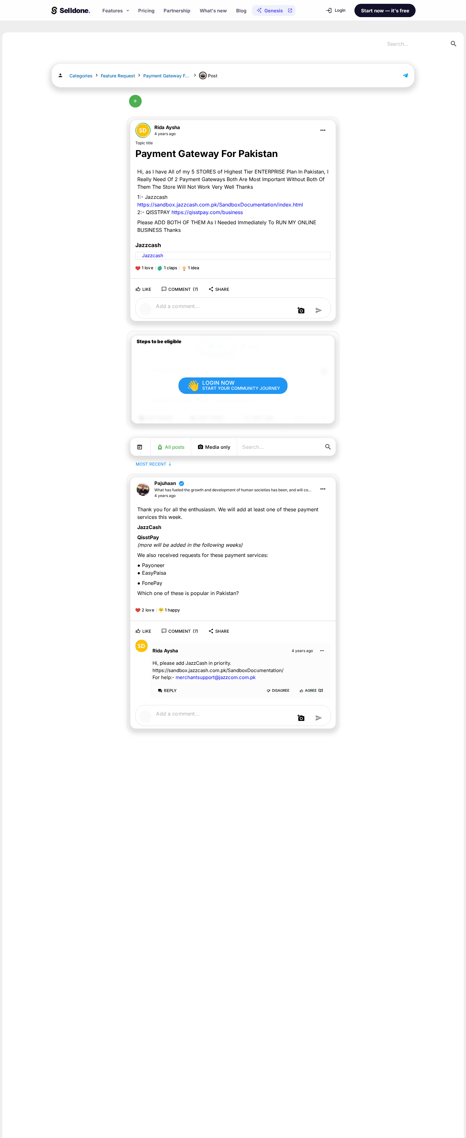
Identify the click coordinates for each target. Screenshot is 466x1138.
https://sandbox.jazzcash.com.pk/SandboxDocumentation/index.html (220, 204)
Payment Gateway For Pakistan (167, 75)
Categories (81, 75)
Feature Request (118, 75)
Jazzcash (152, 255)
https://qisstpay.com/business (207, 212)
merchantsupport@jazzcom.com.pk (216, 677)
